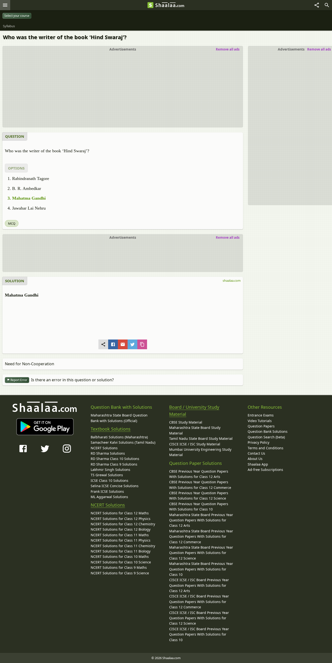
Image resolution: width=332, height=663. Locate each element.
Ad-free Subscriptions (265, 469)
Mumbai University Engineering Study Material (200, 452)
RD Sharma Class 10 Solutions (115, 458)
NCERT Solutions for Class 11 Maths (120, 535)
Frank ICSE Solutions (107, 491)
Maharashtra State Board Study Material (194, 430)
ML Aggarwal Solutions (109, 496)
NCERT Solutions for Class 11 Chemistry (123, 546)
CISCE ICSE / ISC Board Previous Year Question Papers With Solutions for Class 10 (199, 634)
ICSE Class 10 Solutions (109, 480)
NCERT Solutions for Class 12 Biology (120, 529)
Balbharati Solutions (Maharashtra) (119, 437)
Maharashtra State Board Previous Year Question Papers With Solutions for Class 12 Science (201, 553)
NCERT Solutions (104, 448)
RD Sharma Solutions (108, 453)
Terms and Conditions (265, 448)
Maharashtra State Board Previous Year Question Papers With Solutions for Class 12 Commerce (201, 536)
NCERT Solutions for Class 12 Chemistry (123, 524)
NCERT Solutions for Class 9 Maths (119, 567)
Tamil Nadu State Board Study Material (201, 438)
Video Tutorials (260, 420)
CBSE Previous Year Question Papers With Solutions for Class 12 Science (198, 496)
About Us (255, 458)
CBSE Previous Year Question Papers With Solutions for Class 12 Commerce (200, 485)
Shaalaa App (258, 464)
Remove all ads (319, 49)
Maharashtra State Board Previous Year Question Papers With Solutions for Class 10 (201, 569)
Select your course (16, 16)
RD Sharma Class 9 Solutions (114, 464)
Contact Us (256, 453)
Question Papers (261, 426)
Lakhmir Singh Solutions (110, 469)
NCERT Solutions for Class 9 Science (120, 573)
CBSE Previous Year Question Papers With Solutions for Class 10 (198, 506)
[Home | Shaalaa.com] (150, 5)
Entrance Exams (261, 415)
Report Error (18, 380)
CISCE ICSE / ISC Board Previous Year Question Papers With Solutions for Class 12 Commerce (199, 601)
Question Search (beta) (266, 437)
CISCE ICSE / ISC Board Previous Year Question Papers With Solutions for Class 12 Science (199, 618)
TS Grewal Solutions (107, 475)
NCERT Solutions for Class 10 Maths (120, 556)
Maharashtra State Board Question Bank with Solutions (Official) (119, 418)
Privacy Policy (258, 442)
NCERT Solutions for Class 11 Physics (120, 540)
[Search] (327, 5)
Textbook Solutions (111, 429)
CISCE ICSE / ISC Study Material (194, 444)
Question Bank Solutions (268, 431)
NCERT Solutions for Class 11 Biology (120, 551)
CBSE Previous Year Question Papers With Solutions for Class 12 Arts (198, 474)
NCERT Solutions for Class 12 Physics (120, 518)
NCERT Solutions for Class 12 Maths (120, 513)
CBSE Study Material (185, 422)
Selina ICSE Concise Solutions (115, 486)
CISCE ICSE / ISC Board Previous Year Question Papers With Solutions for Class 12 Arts (199, 585)
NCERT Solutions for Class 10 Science (121, 562)
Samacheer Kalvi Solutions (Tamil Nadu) (123, 442)
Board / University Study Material (194, 410)
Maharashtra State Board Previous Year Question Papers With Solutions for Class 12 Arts (201, 520)
